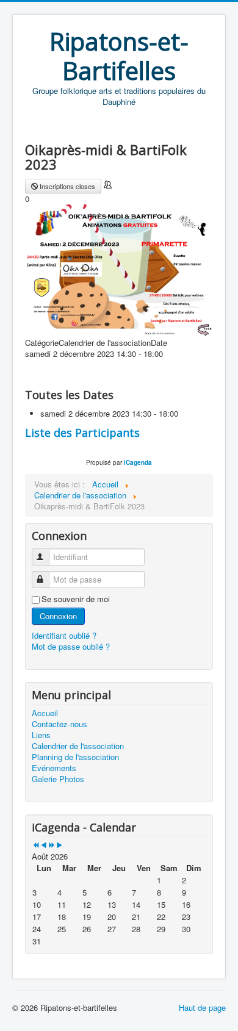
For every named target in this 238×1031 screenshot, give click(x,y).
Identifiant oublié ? (64, 635)
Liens (41, 735)
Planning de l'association (75, 757)
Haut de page (202, 1007)
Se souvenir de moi (75, 599)
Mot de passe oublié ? (71, 646)
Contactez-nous (59, 724)
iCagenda (138, 462)
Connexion (58, 616)
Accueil (45, 713)
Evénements (54, 768)
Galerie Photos (58, 779)
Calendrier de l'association (78, 746)
